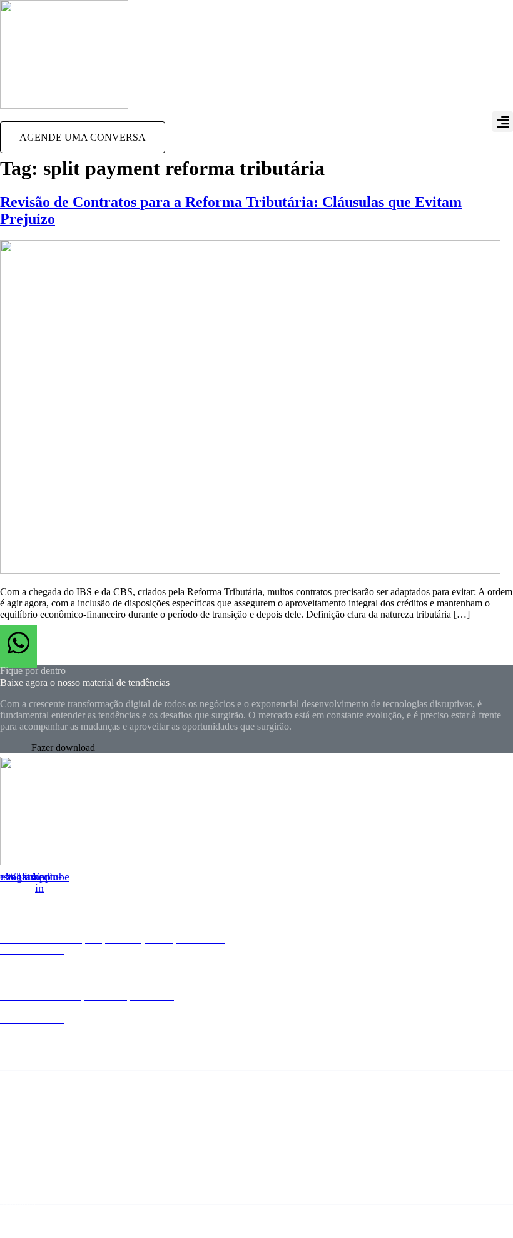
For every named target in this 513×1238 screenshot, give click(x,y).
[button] (502, 121)
